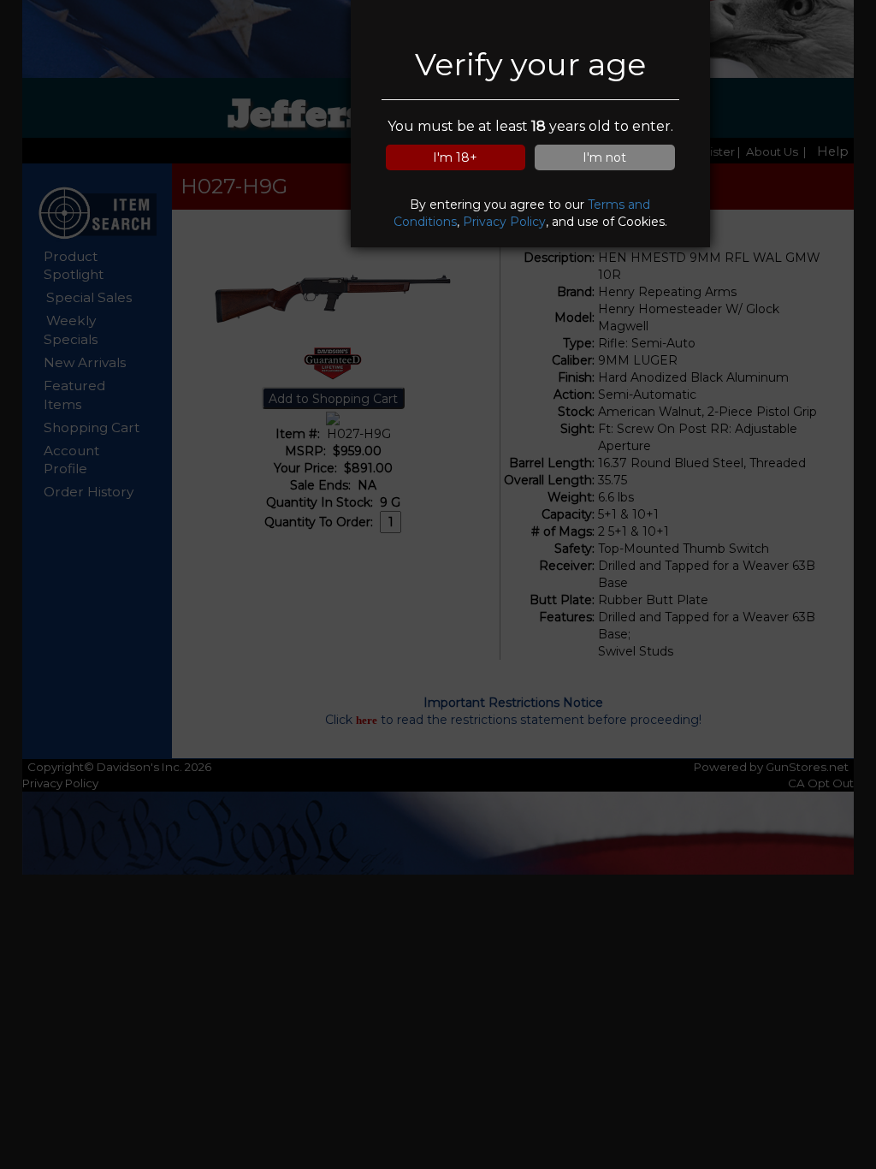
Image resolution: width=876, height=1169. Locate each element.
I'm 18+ (455, 157)
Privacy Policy (504, 221)
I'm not (604, 157)
